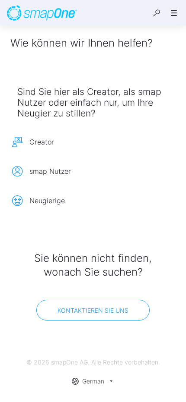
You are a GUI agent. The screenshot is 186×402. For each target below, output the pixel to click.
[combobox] (93, 381)
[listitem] (93, 142)
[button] (156, 13)
